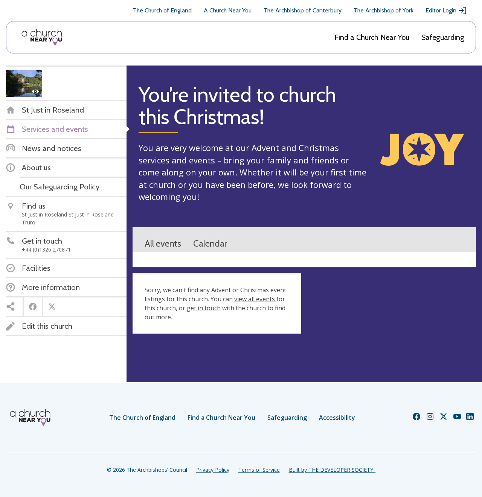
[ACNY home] (42, 37)
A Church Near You (228, 10)
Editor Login (441, 10)
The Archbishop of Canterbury (303, 10)
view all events (255, 299)
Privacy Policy (212, 469)
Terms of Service (259, 469)
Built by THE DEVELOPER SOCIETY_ (332, 469)
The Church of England (162, 10)
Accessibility (337, 417)
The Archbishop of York (383, 10)
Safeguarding (442, 37)
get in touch (204, 308)
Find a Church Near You (371, 37)
